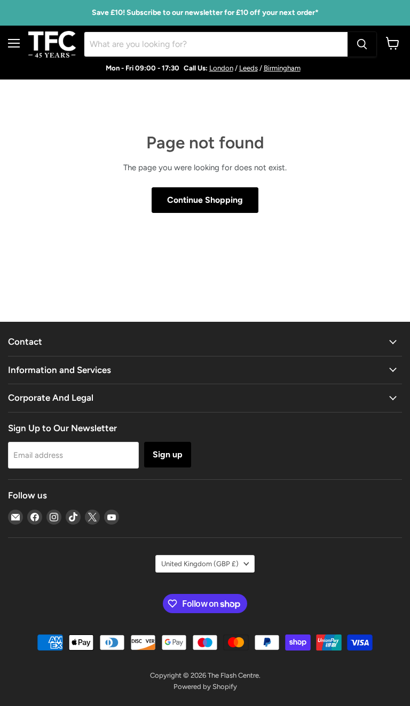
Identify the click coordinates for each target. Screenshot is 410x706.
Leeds (248, 68)
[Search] (362, 44)
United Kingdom (200, 564)
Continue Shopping (205, 200)
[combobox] (216, 44)
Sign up (168, 454)
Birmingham (282, 68)
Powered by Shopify (205, 687)
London (221, 68)
